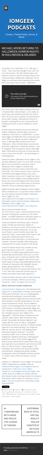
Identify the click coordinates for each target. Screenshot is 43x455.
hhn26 (37, 394)
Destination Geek (30, 390)
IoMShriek (11, 392)
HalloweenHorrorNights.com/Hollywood (17, 366)
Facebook (5, 282)
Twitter (13, 282)
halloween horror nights (26, 394)
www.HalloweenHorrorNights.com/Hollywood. (19, 206)
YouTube (32, 282)
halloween (12, 394)
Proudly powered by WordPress (16, 448)
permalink (16, 396)
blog (33, 279)
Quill (5, 450)
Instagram (21, 282)
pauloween (6, 396)
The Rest (28, 392)
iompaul (17, 390)
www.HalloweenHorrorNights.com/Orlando (18, 199)
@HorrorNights (30, 371)
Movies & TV (19, 392)
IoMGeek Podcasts (22, 24)
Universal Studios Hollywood (13, 289)
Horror (4, 392)
